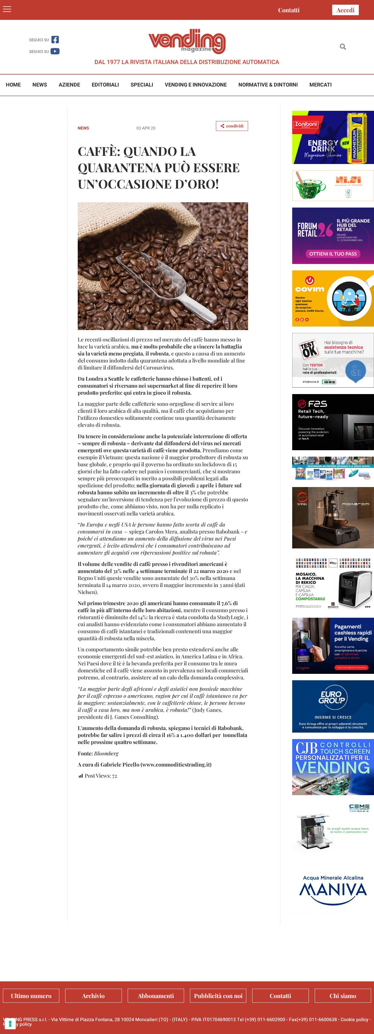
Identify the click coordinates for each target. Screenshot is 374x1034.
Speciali (142, 85)
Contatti (288, 10)
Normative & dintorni (268, 85)
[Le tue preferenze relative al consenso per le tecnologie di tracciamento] (10, 1023)
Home (13, 85)
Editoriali (105, 85)
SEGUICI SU (39, 40)
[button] (343, 47)
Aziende (69, 85)
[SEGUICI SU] (55, 39)
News (39, 85)
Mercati (320, 85)
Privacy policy (17, 1024)
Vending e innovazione (196, 85)
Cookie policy (354, 1019)
